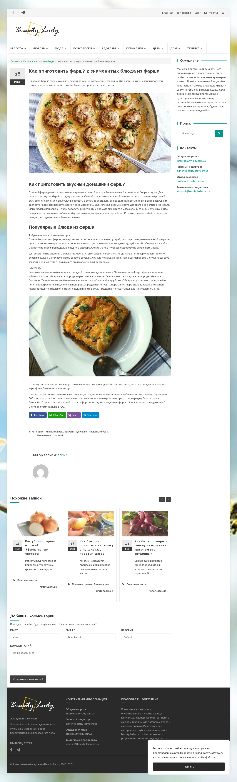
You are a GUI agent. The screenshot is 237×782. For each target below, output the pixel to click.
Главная (167, 12)
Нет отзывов (44, 435)
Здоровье (109, 48)
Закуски (69, 431)
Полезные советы (99, 431)
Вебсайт (127, 630)
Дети (156, 48)
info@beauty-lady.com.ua (191, 160)
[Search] (219, 133)
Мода (59, 48)
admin (61, 435)
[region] (189, 757)
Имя (14, 630)
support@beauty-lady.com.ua (194, 191)
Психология (82, 48)
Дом (173, 48)
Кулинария (134, 48)
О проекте (184, 12)
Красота (16, 48)
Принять (189, 766)
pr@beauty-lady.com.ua (190, 180)
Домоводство (101, 584)
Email (70, 630)
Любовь (39, 48)
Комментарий (20, 645)
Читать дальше (48, 586)
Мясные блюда (46, 61)
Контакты (211, 12)
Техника (193, 48)
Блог (198, 12)
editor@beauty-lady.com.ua (192, 170)
